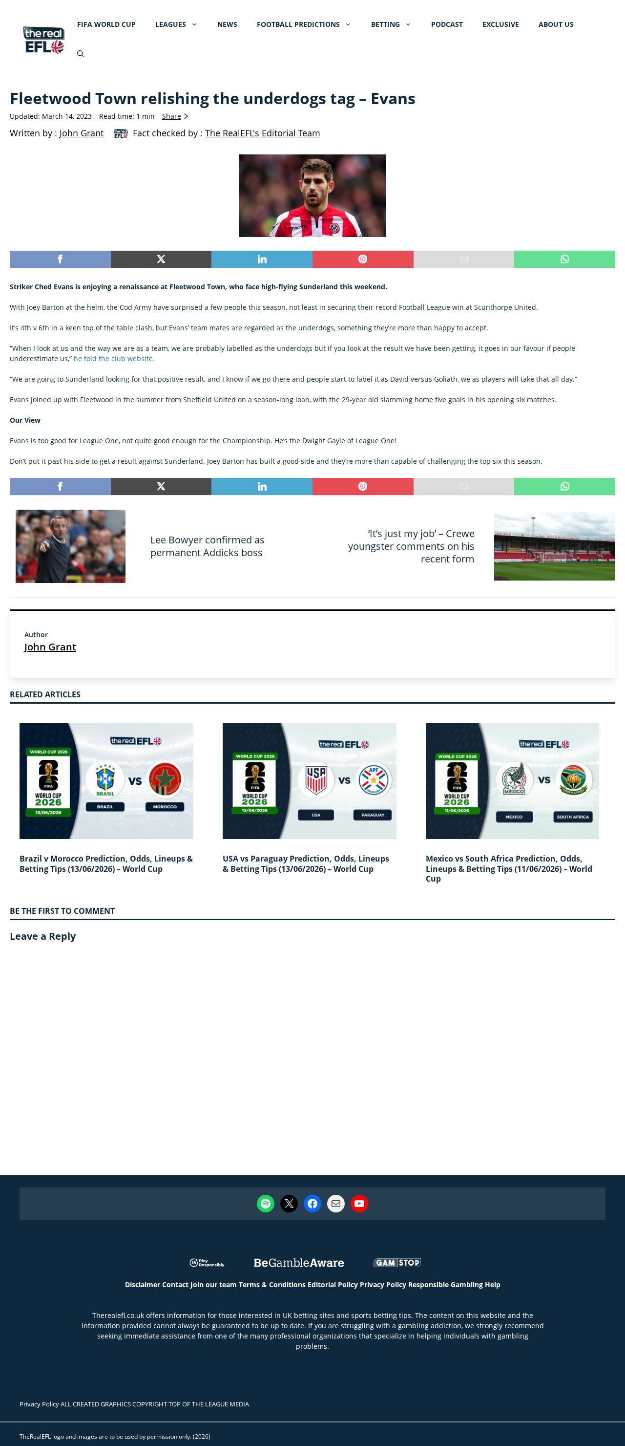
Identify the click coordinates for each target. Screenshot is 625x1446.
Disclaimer (142, 1284)
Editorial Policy (333, 1284)
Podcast (447, 24)
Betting (385, 24)
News (227, 24)
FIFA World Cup (106, 24)
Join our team (213, 1284)
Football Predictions (298, 24)
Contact (175, 1284)
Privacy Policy (383, 1284)
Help (492, 1284)
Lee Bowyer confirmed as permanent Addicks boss (207, 546)
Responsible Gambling (445, 1284)
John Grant (50, 646)
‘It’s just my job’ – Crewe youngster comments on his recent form (411, 546)
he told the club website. (114, 358)
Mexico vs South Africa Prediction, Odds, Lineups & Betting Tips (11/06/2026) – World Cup (509, 869)
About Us (556, 24)
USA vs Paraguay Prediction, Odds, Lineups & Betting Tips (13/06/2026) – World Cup (306, 863)
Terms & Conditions (272, 1284)
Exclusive (500, 24)
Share (171, 116)
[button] (80, 53)
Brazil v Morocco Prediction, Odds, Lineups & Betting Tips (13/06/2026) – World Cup (106, 863)
